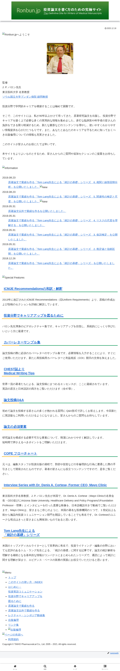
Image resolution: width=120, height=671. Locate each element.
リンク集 (13, 624)
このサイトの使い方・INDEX (25, 582)
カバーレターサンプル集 (22, 342)
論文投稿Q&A (14, 400)
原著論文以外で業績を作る (24, 610)
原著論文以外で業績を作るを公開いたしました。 (37, 211)
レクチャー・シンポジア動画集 (26, 615)
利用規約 (13, 639)
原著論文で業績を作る (21, 605)
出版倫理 (13, 620)
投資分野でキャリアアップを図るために (34, 315)
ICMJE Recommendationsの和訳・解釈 (33, 288)
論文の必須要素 (15, 426)
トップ (12, 577)
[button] (111, 485)
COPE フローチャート (20, 453)
